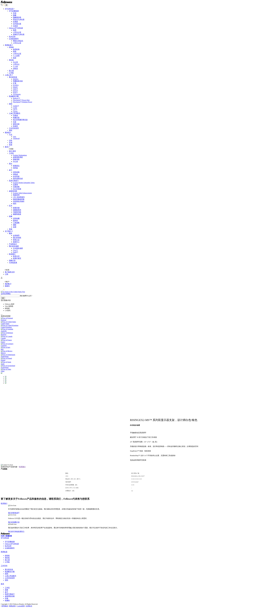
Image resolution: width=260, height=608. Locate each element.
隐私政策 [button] (12, 606)
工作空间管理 (14, 128)
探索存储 (16, 208)
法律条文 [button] (29, 606)
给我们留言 (17, 258)
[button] (2, 266)
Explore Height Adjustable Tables (24, 183)
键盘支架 (16, 124)
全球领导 (16, 235)
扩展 (14, 83)
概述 (10, 233)
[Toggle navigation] (6, 5)
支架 (14, 122)
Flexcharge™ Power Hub (21, 100)
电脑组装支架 (18, 81)
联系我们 (12, 254)
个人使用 (16, 56)
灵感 (10, 142)
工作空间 (4, 566)
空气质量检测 (14, 11)
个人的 (15, 66)
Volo (14, 137)
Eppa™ (15, 90)
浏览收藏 (16, 218)
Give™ (15, 250)
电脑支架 (16, 117)
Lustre (15, 108)
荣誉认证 (16, 240)
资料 (10, 130)
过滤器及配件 (14, 39)
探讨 (12, 151)
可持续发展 (13, 262)
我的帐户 (8, 284)
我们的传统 (17, 237)
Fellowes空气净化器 (16, 28)
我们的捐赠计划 (14, 522)
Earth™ (15, 252)
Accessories (17, 94)
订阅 (6, 274)
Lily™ (15, 109)
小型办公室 (17, 32)
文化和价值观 (18, 248)
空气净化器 (5, 538)
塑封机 (11, 60)
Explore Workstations (20, 155)
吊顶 (14, 13)
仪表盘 (15, 26)
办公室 (15, 62)
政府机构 (16, 49)
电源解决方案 (14, 96)
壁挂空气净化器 (18, 19)
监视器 (15, 21)
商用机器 (4, 552)
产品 (10, 134)
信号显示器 (17, 24)
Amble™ (16, 106)
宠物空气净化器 (18, 34)
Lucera (15, 111)
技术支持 (12, 36)
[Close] (1, 314)
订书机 (11, 73)
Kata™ (15, 92)
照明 (10, 104)
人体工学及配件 (14, 113)
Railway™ (16, 98)
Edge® (15, 87)
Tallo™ (15, 89)
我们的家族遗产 (14, 513)
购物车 (7, 286)
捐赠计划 (12, 260)
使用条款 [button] (5, 606)
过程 (10, 140)
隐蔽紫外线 (17, 17)
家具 (2, 584)
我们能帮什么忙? (26, 296)
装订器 (11, 70)
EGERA (16, 85)
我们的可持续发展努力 (16, 531)
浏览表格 (16, 172)
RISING (15, 79)
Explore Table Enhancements (22, 193)
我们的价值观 (14, 246)
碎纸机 (11, 47)
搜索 (3, 298)
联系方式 (16, 256)
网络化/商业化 (18, 41)
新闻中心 (16, 242)
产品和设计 (13, 244)
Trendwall (16, 138)
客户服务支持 (10, 272)
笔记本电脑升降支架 (20, 120)
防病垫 (15, 126)
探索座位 (16, 166)
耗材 (14, 58)
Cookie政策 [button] (21, 606)
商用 (14, 30)
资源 (10, 145)
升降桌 (15, 115)
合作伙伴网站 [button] (6, 294)
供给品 (15, 68)
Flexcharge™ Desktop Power (22, 102)
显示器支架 (13, 77)
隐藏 (14, 15)
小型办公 (16, 64)
